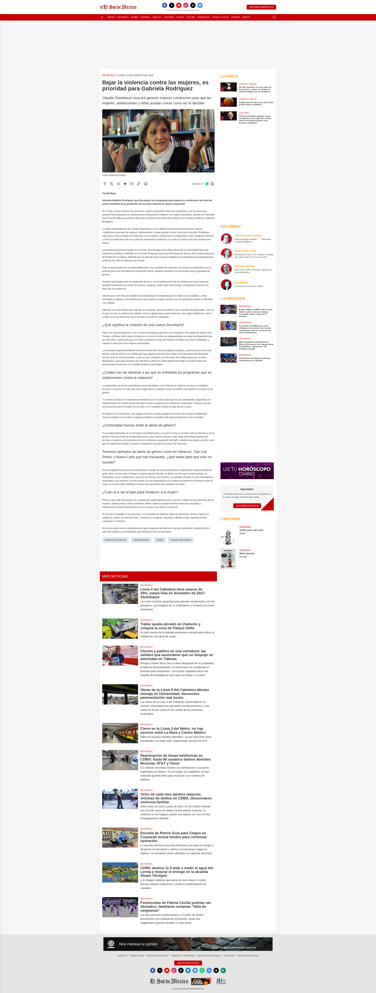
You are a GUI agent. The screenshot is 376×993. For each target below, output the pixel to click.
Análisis (156, 17)
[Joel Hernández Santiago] (226, 238)
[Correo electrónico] (131, 183)
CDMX (159, 540)
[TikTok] (192, 5)
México (111, 17)
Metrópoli (123, 17)
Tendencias (203, 17)
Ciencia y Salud (220, 17)
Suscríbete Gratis (247, 505)
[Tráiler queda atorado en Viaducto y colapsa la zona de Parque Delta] (120, 630)
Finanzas (145, 17)
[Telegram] (125, 183)
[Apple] (216, 970)
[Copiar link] (138, 183)
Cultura (190, 17)
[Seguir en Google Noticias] (212, 183)
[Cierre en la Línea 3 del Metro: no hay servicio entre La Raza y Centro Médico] (120, 734)
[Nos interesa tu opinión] (188, 944)
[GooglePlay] (223, 970)
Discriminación (141, 540)
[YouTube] (178, 5)
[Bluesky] (200, 5)
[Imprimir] (145, 183)
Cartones (169, 17)
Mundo (134, 17)
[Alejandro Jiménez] (226, 269)
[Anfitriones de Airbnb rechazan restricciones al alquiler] (228, 358)
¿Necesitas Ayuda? (188, 963)
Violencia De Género (115, 540)
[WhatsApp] (118, 183)
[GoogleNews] (209, 970)
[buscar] (274, 17)
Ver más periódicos (261, 7)
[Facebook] (164, 5)
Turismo (235, 17)
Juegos (246, 17)
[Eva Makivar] (226, 284)
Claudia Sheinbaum (180, 540)
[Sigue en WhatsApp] (207, 183)
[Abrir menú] (102, 17)
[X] (171, 5)
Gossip (180, 17)
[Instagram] (185, 5)
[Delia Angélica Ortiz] (226, 254)
